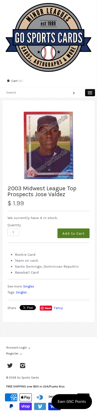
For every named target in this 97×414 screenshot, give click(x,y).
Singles (28, 286)
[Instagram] (23, 366)
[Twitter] (10, 366)
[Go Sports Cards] (48, 4)
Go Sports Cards (28, 377)
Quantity (14, 225)
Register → (14, 353)
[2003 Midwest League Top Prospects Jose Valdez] (48, 145)
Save (48, 308)
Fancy (58, 308)
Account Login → (18, 347)
